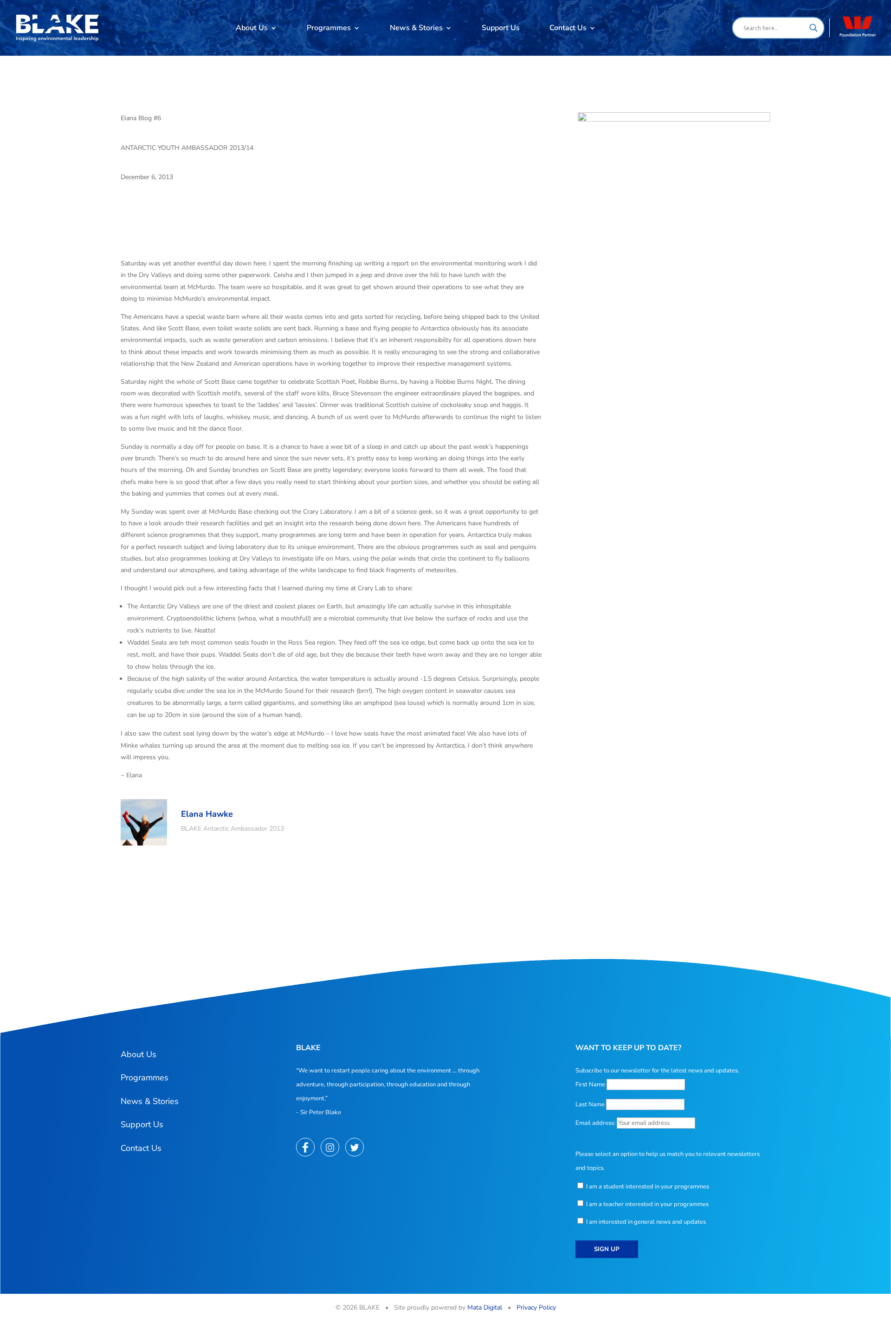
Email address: (596, 1123)
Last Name (590, 1104)
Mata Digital (484, 1307)
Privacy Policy (536, 1307)
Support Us (501, 28)
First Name (590, 1084)
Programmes (329, 28)
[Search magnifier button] (813, 27)
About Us (252, 28)
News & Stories (416, 28)
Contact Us (568, 28)
